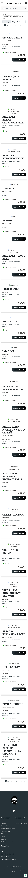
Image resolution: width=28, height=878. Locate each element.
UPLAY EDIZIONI (6, 439)
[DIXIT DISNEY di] (14, 284)
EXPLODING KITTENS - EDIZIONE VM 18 (12, 476)
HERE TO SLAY (11, 667)
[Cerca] (25, 8)
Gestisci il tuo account (7, 841)
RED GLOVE (5, 392)
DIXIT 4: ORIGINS (12, 704)
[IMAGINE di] (14, 346)
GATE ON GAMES (7, 191)
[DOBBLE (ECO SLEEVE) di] (14, 70)
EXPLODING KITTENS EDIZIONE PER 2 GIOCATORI (11, 749)
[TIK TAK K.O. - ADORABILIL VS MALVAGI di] (14, 583)
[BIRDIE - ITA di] (14, 316)
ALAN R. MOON (7, 40)
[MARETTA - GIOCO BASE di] (14, 249)
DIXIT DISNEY (10, 289)
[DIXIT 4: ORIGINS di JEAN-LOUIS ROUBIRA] (14, 699)
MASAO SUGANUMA (8, 435)
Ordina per (7, 22)
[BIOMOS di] (14, 216)
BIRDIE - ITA (10, 321)
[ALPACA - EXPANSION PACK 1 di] (14, 149)
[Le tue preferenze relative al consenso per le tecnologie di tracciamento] (25, 875)
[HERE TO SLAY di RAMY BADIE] (14, 662)
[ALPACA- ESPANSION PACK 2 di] (14, 625)
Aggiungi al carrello (18, 59)
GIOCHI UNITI (6, 517)
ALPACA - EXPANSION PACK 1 (14, 157)
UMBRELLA (9, 188)
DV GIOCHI (5, 354)
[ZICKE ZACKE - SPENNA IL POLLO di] (14, 380)
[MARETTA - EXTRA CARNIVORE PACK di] (14, 109)
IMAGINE (8, 351)
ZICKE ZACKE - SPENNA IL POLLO (13, 388)
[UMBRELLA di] (14, 183)
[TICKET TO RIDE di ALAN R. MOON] (14, 32)
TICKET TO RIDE (12, 37)
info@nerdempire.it (10, 859)
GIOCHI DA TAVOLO (7, 47)
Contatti (3, 839)
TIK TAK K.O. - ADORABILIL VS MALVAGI (11, 593)
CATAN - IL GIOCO (13, 514)
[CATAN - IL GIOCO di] (14, 508)
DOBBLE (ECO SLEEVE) (10, 78)
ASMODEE (5, 44)
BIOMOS (7, 220)
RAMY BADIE (6, 670)
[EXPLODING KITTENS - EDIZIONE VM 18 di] (14, 466)
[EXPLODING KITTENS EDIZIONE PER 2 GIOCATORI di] (14, 738)
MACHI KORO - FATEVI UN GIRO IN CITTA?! (14, 429)
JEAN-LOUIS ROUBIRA (9, 707)
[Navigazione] (2, 3)
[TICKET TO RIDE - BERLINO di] (14, 543)
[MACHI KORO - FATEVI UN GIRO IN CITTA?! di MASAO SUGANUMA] (14, 419)
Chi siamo (3, 823)
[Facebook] (14, 812)
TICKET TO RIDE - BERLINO (13, 551)
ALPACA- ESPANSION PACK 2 (13, 633)
